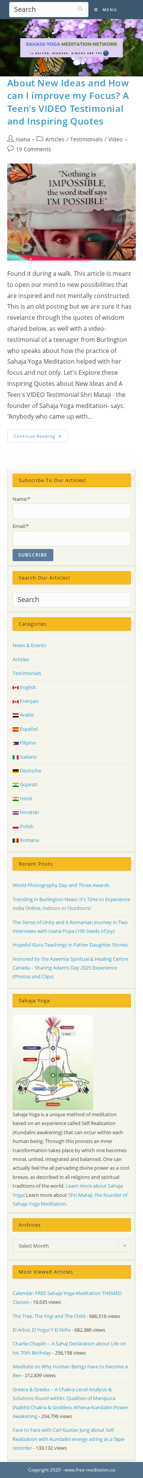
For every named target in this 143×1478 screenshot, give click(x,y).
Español (28, 728)
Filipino (27, 742)
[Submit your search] (80, 8)
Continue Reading (41, 437)
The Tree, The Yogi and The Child (49, 1316)
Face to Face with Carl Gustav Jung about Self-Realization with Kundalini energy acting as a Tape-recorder (69, 1438)
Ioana (23, 139)
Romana (29, 840)
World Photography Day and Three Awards (61, 885)
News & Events (29, 645)
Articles (54, 139)
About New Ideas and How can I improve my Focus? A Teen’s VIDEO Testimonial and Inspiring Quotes (68, 102)
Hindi (25, 798)
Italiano (28, 756)
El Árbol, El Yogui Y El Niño (42, 1329)
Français (29, 701)
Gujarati (28, 784)
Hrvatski (29, 812)
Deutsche (30, 770)
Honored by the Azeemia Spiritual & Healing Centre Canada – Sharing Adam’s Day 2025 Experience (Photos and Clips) (70, 967)
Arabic (26, 714)
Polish (26, 826)
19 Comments (33, 149)
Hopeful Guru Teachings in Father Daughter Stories (70, 944)
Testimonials (86, 139)
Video (115, 139)
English (27, 687)
